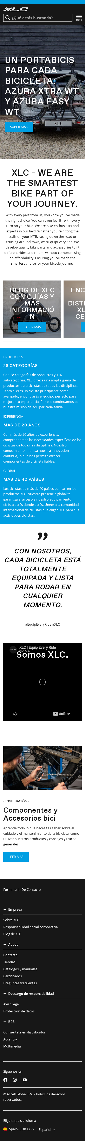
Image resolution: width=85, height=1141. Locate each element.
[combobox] (37, 18)
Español (45, 1129)
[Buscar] (7, 17)
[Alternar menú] (79, 18)
